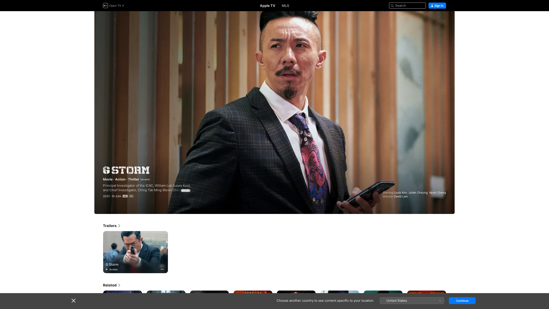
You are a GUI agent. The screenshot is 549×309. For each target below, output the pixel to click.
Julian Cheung (418, 192)
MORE (185, 190)
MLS (285, 5)
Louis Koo (400, 192)
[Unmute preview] (443, 19)
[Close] (73, 301)
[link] (112, 225)
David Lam (401, 196)
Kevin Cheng (437, 192)
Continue (462, 300)
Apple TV (267, 5)
